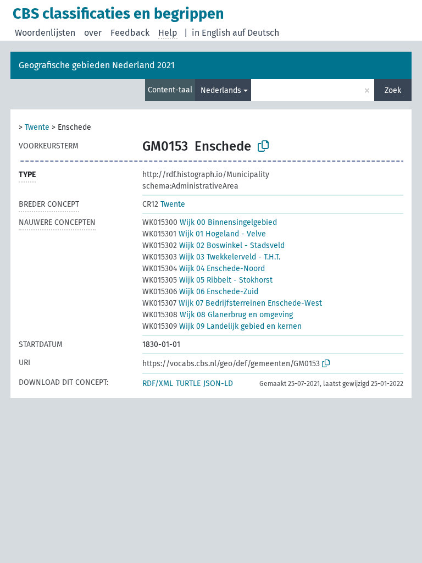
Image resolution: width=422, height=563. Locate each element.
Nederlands (221, 90)
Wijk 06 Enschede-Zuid (200, 291)
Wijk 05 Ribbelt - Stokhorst (207, 280)
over (93, 32)
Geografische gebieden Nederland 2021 (97, 65)
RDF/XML (157, 383)
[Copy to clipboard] (263, 146)
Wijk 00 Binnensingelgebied (209, 222)
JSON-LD (218, 383)
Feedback (129, 32)
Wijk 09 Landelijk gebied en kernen (222, 326)
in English (211, 32)
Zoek (393, 90)
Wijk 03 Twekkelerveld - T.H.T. (211, 257)
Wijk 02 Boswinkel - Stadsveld (213, 245)
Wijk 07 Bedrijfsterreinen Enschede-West (232, 303)
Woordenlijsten (45, 32)
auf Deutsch (255, 32)
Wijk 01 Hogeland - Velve (204, 234)
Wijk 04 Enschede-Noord (203, 268)
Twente (37, 127)
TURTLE (188, 383)
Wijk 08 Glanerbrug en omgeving (217, 314)
